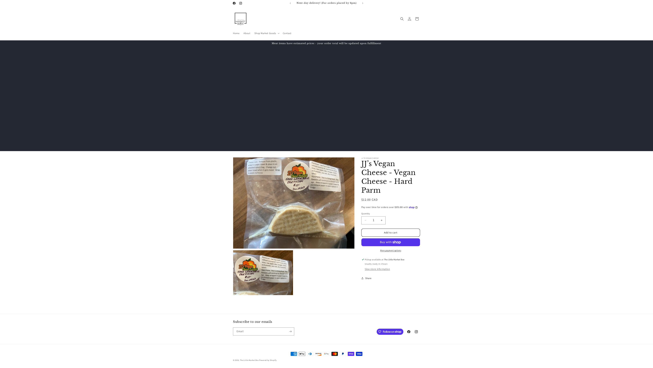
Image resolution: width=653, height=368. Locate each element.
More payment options (390, 250)
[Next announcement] (362, 3)
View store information (377, 269)
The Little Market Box (249, 360)
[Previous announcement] (290, 3)
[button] (266, 33)
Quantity (365, 213)
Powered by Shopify (268, 360)
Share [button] (368, 278)
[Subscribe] (290, 331)
